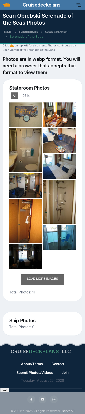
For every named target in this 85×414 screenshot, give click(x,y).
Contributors (28, 32)
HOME (7, 32)
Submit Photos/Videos (35, 372)
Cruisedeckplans (41, 5)
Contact (57, 364)
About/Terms (32, 364)
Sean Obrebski (56, 32)
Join (65, 372)
